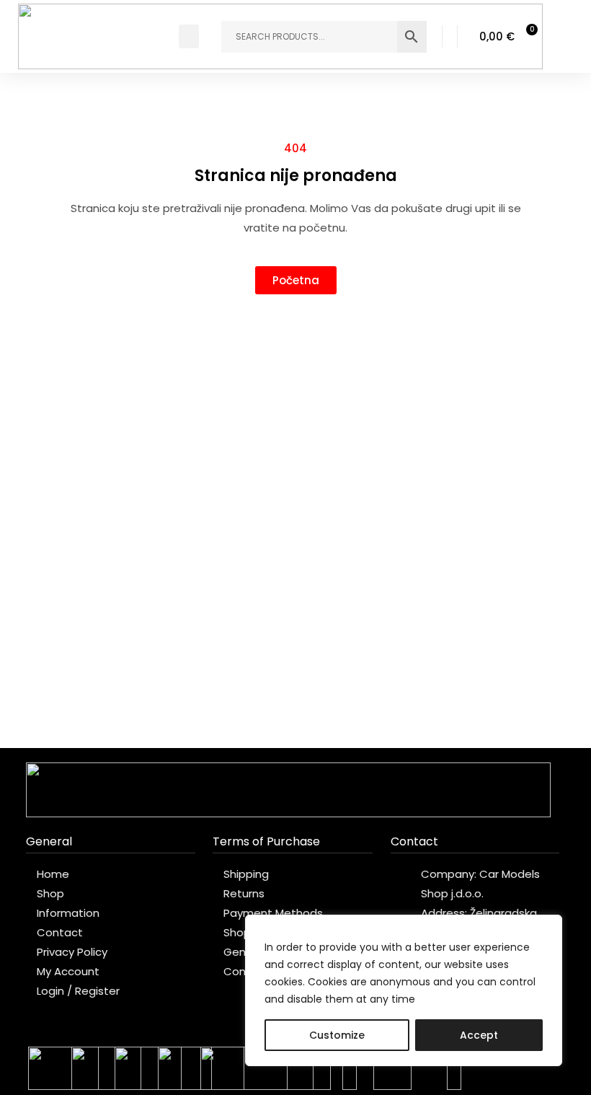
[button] (189, 36)
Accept (479, 1035)
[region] (403, 990)
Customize (337, 1035)
